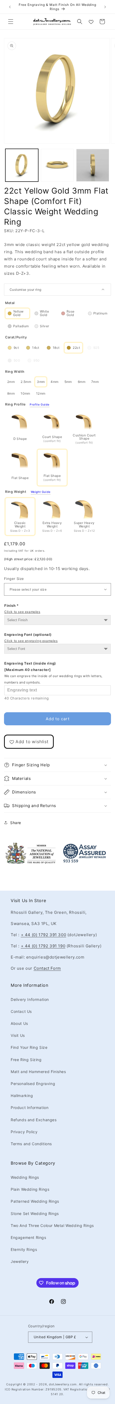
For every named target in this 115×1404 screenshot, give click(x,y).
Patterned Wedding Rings (35, 1201)
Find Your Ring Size (29, 1047)
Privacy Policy (24, 1131)
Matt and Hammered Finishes (38, 1071)
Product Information (29, 1107)
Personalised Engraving (33, 1083)
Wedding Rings (25, 1177)
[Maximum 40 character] (53, 672)
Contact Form (47, 968)
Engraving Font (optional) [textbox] (31, 637)
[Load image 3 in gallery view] (92, 165)
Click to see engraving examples (31, 641)
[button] (11, 21)
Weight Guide (41, 492)
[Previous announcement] (10, 7)
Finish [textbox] (22, 608)
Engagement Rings (28, 1237)
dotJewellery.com (63, 1384)
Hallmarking (22, 1095)
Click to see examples (22, 612)
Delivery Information (30, 999)
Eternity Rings (24, 1249)
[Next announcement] (105, 7)
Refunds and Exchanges (34, 1120)
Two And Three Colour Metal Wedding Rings (52, 1225)
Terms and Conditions (31, 1143)
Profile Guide (39, 404)
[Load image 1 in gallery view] (21, 165)
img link (30, 845)
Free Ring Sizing (26, 1059)
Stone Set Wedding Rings (35, 1213)
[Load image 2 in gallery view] (57, 165)
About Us (19, 1023)
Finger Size (14, 578)
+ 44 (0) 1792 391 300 (43, 934)
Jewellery (20, 1261)
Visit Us (18, 1035)
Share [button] (15, 822)
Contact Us (21, 1011)
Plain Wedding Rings (30, 1189)
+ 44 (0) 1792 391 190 (43, 945)
